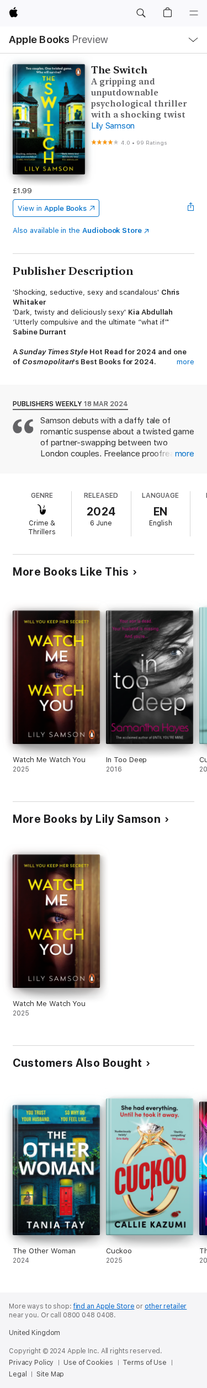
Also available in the (77, 230)
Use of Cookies (88, 1362)
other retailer (166, 1306)
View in (52, 208)
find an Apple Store (104, 1306)
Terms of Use (145, 1362)
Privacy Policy (31, 1362)
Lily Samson (113, 126)
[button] (141, 13)
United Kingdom (34, 1333)
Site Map (50, 1374)
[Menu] (194, 13)
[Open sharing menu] (191, 208)
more (185, 362)
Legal (17, 1374)
